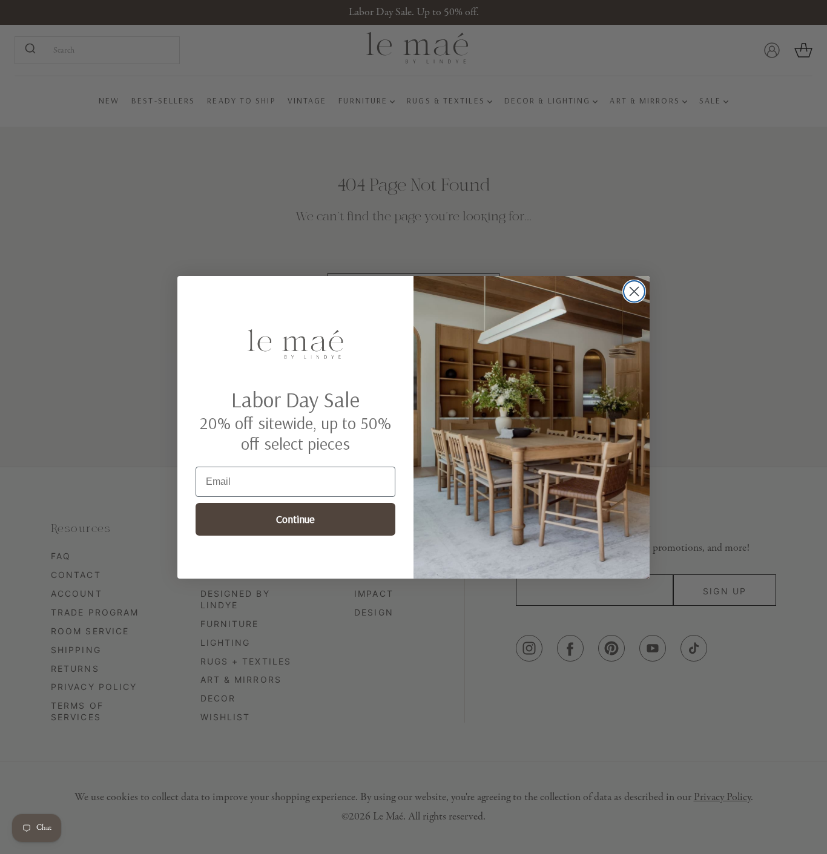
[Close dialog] (634, 291)
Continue (295, 519)
